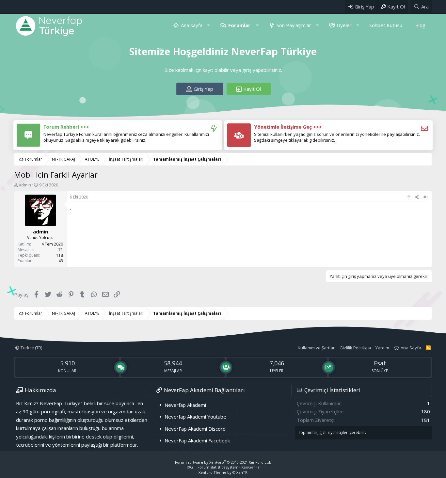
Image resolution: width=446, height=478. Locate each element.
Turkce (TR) (31, 348)
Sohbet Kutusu (385, 25)
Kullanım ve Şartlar (316, 348)
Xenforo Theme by (223, 472)
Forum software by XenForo (223, 462)
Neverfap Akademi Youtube (195, 416)
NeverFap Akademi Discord (195, 428)
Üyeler (344, 25)
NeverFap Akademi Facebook (197, 440)
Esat (380, 363)
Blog (420, 25)
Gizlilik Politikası (355, 348)
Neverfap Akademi (185, 405)
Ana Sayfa (191, 25)
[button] (208, 25)
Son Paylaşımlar (294, 25)
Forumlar (239, 25)
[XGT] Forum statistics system (223, 467)
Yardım (382, 348)
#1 (425, 197)
